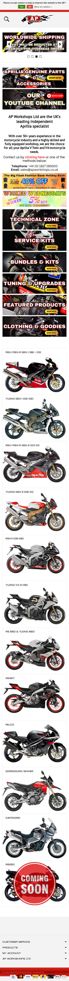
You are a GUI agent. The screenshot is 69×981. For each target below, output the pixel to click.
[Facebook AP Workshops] (28, 927)
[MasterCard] (20, 976)
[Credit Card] (12, 976)
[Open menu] (6, 18)
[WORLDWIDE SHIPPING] (34, 42)
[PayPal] (35, 976)
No (29, 7)
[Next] (60, 44)
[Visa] (27, 976)
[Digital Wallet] (60, 976)
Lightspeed (50, 972)
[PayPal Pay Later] (43, 976)
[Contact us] (34, 163)
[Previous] (9, 44)
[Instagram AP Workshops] (40, 927)
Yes (21, 7)
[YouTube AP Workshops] (34, 927)
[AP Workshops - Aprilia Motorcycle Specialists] (42, 19)
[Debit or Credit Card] (50, 976)
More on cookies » (43, 7)
